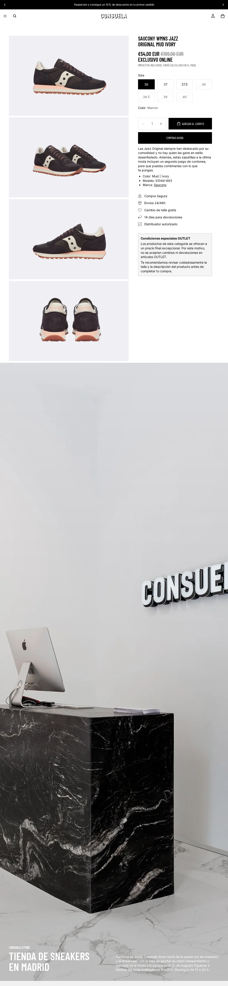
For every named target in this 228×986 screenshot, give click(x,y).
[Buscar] (15, 16)
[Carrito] (223, 16)
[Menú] (5, 16)
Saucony (160, 185)
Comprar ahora (174, 138)
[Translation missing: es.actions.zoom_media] (69, 76)
